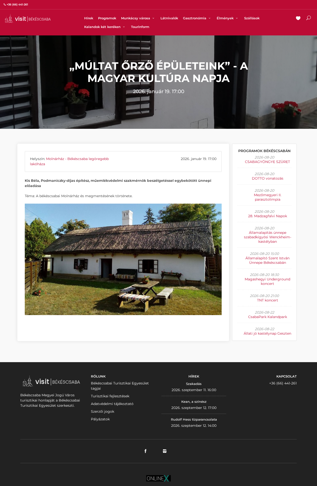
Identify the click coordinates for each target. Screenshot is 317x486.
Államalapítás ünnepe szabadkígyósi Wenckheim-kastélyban (267, 237)
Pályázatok (100, 419)
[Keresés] (308, 18)
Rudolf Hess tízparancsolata (194, 419)
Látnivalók (169, 18)
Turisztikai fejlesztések (110, 396)
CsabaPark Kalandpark (267, 317)
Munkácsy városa (136, 18)
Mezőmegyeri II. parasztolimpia (267, 197)
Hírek (88, 18)
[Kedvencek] (298, 18)
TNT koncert (267, 300)
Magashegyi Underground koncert (267, 281)
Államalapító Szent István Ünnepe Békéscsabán (267, 260)
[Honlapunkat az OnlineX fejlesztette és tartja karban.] (158, 478)
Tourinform (140, 27)
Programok (107, 18)
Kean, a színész (194, 402)
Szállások (252, 18)
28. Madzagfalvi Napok (267, 216)
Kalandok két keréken (103, 27)
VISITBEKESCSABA (28, 18)
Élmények (226, 18)
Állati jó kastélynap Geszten (267, 333)
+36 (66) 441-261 (283, 383)
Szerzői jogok (102, 411)
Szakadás (194, 384)
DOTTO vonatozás (267, 178)
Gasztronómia (195, 18)
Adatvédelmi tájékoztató (112, 404)
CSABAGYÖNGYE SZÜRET (267, 162)
